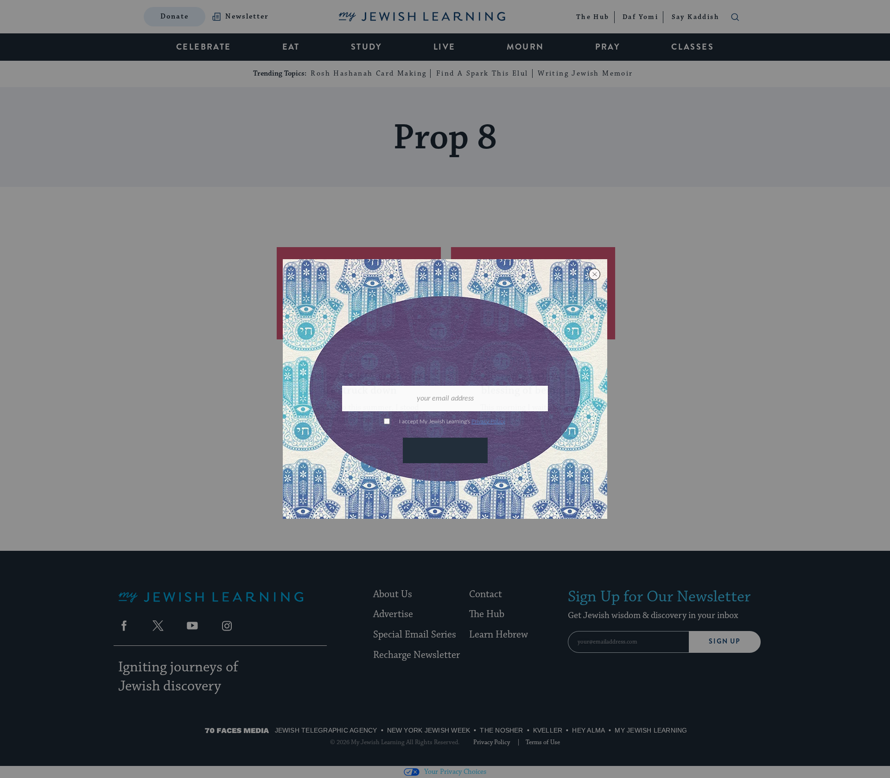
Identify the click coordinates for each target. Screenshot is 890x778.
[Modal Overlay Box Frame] (445, 389)
